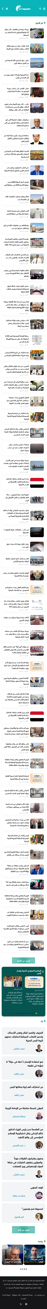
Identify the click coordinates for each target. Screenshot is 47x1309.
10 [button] (19, 1013)
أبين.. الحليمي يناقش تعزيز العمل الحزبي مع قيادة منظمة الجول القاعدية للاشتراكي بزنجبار (16, 928)
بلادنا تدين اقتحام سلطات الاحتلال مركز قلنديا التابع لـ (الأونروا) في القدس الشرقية (17, 481)
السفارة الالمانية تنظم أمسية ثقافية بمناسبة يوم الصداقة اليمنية (17, 777)
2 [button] (34, 1013)
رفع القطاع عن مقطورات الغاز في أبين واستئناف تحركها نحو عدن (16, 226)
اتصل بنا (23, 1298)
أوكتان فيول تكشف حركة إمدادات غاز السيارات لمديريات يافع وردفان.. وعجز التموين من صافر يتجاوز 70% (16, 603)
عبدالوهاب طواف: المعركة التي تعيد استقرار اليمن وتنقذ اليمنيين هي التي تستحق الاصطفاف (17, 122)
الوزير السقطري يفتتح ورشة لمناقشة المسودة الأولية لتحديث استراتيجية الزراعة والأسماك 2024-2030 (17, 898)
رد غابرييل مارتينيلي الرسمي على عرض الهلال (36, 1259)
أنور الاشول (19, 1216)
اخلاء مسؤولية (16, 1294)
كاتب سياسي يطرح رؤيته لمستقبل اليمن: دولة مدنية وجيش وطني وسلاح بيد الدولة (17, 323)
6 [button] (27, 1013)
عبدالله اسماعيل (19, 1116)
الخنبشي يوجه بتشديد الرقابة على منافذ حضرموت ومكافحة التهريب (17, 913)
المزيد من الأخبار (23, 960)
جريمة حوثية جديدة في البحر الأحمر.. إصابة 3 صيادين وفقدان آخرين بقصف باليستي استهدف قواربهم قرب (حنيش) (16, 464)
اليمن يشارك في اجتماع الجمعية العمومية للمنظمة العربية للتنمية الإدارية (18, 838)
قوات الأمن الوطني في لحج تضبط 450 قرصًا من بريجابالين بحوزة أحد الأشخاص (17, 806)
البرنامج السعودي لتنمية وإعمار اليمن (29, 972)
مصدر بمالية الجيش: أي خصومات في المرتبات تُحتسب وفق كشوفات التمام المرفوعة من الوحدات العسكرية (16, 384)
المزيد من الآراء (23, 1229)
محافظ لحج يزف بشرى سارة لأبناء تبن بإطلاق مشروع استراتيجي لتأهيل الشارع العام (16, 138)
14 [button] (12, 1013)
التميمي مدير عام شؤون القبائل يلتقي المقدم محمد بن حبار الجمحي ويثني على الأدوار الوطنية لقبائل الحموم (16, 368)
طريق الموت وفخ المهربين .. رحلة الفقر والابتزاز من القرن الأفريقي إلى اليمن (17, 497)
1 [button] (36, 1013)
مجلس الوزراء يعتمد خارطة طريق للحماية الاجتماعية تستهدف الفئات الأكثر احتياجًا (17, 288)
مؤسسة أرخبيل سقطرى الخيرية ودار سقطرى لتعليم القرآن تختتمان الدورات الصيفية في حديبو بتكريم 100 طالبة (16, 241)
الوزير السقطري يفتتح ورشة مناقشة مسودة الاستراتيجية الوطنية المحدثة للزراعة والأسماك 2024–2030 (17, 762)
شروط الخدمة (6, 1294)
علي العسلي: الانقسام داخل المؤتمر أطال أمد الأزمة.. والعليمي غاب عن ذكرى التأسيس (17, 257)
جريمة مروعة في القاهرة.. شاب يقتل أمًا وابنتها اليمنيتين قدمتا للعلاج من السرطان (17, 32)
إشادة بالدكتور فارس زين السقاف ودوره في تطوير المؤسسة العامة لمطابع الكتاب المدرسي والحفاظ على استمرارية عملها (17, 698)
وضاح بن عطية (19, 1195)
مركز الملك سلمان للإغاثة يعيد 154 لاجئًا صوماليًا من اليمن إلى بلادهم (17, 883)
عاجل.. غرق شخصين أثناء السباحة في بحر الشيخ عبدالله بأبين (17, 61)
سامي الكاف (19, 1073)
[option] (34, 991)
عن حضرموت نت (39, 1294)
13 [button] (14, 1013)
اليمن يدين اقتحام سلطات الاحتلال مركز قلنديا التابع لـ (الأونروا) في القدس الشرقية (17, 715)
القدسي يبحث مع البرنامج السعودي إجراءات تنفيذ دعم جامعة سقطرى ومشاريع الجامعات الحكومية (17, 822)
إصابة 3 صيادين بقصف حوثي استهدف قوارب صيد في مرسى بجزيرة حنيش (18, 447)
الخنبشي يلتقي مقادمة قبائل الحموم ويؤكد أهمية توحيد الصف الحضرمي (17, 792)
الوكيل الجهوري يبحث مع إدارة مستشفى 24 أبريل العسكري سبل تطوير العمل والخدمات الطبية (18, 400)
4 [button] (30, 1013)
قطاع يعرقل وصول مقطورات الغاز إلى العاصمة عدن (17, 198)
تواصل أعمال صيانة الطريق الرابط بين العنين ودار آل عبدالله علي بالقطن (16, 853)
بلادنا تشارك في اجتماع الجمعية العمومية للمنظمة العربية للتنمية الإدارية (18, 416)
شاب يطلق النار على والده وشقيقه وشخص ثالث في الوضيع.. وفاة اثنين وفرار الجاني (16, 746)
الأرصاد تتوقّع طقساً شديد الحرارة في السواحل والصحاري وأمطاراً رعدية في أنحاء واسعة (16, 153)
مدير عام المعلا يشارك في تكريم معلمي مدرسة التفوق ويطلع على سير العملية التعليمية (16, 944)
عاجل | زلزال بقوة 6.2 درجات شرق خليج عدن (18, 545)
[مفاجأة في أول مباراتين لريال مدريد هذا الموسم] (12, 1255)
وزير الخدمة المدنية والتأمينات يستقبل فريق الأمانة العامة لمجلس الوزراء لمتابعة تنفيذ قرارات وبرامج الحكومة (16, 730)
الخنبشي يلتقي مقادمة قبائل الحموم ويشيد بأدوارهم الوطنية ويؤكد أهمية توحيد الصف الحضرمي (17, 431)
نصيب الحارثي (19, 1048)
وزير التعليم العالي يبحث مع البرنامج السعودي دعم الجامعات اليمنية (17, 588)
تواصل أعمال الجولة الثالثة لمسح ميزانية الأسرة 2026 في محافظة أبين (16, 183)
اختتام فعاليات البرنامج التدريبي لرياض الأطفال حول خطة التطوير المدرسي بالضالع (16, 273)
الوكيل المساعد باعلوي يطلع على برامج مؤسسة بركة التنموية (16, 574)
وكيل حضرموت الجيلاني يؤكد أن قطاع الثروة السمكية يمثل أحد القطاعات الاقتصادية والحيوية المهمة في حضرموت (16, 514)
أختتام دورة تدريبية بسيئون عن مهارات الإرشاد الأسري (16, 619)
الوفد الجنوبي (36, 1187)
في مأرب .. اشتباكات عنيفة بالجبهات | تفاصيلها (16, 531)
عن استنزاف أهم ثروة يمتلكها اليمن (26, 1086)
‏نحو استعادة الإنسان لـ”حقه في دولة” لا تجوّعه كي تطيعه (24, 1063)
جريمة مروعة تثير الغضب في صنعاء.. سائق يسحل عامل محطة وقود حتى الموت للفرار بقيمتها (16, 633)
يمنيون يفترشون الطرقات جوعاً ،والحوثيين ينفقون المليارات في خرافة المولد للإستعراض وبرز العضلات (25, 1162)
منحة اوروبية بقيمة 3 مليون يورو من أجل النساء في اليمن (16, 76)
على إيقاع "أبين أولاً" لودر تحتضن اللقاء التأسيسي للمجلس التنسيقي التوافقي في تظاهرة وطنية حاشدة (16, 649)
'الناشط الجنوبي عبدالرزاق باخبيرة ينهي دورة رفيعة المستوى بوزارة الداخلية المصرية (16, 680)
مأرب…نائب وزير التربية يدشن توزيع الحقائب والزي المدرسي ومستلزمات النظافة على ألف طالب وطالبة (17, 106)
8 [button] (23, 1013)
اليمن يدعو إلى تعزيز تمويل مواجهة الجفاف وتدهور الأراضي (17, 560)
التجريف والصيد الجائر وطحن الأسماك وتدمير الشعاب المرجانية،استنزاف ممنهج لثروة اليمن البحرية (24, 1036)
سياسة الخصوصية (27, 1294)
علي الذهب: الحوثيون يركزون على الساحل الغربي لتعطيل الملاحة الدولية (16, 169)
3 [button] (32, 1013)
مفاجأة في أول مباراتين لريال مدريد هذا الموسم (13, 1260)
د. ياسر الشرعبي (19, 1145)
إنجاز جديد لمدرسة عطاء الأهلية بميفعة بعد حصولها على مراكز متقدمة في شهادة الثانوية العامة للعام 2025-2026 (16, 306)
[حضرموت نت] (23, 8)
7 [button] (25, 1013)
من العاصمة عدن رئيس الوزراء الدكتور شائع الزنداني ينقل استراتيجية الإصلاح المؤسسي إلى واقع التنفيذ (25, 1133)
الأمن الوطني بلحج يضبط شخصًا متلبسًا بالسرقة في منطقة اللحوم (18, 212)
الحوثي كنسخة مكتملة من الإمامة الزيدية (24, 1108)
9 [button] (21, 1013)
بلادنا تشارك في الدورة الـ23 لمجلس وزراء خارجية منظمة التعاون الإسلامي (16, 354)
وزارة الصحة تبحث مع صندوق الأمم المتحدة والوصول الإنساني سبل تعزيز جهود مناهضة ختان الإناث (16, 665)
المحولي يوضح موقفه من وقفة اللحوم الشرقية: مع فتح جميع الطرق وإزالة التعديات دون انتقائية (17, 868)
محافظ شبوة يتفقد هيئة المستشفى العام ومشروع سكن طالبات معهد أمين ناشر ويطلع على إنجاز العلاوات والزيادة (34, 998)
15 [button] (10, 1013)
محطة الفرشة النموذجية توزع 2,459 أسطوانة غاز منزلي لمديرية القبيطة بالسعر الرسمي (17, 338)
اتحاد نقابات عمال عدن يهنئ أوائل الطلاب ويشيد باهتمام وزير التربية (18, 47)
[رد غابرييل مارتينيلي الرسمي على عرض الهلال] (34, 1255)
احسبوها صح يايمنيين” (32, 1208)
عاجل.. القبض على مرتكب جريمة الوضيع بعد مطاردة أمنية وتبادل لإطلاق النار (18, 91)
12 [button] (16, 1013)
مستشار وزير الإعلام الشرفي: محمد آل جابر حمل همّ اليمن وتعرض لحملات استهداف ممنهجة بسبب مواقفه (13, 997)
